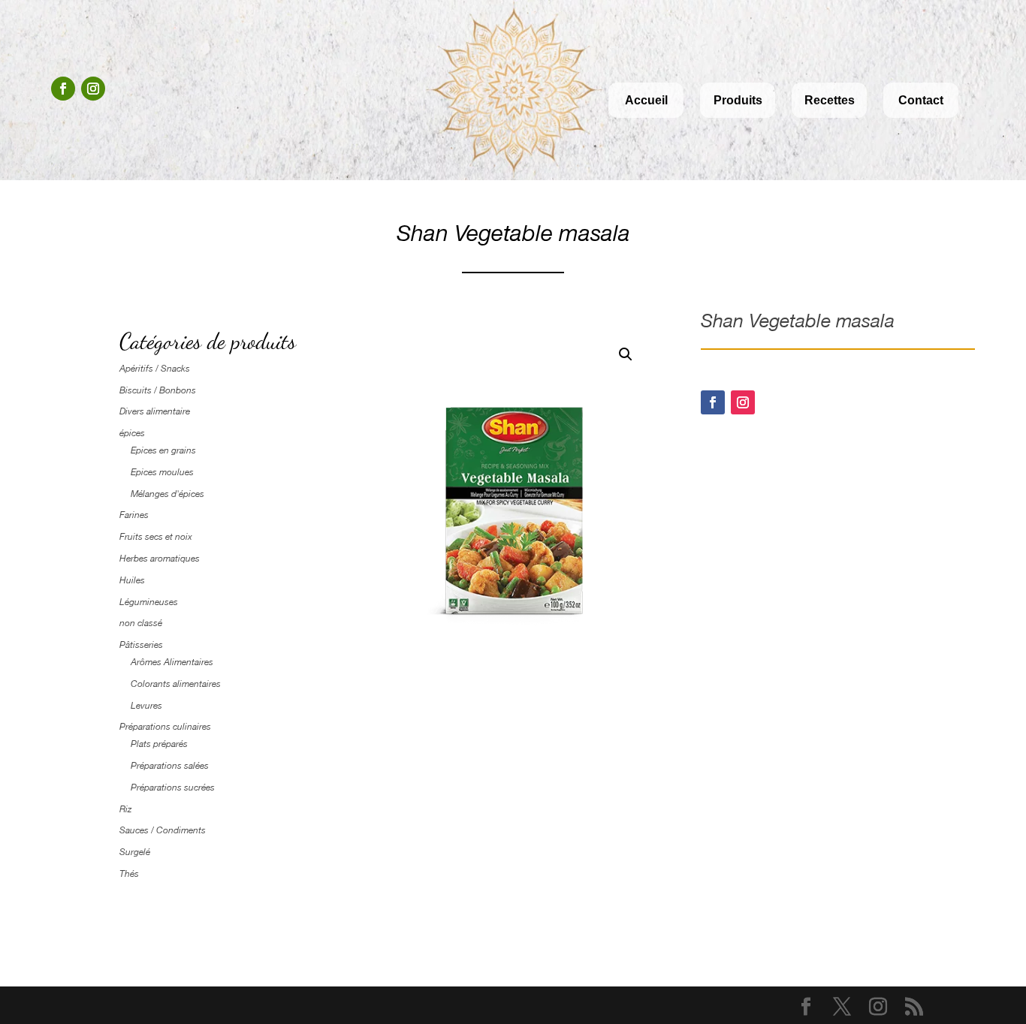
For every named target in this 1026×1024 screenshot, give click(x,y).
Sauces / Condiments (162, 830)
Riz (125, 809)
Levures (146, 705)
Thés (129, 874)
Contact (920, 100)
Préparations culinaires (165, 726)
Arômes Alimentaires (172, 662)
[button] (625, 354)
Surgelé (134, 852)
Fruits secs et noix (155, 537)
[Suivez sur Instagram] (93, 89)
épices (132, 433)
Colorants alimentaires (176, 684)
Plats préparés (159, 744)
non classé (140, 623)
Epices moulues (162, 472)
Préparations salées (170, 765)
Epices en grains (163, 450)
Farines (134, 515)
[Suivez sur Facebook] (63, 89)
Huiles (132, 580)
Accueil (646, 100)
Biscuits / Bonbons (157, 390)
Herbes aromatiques (159, 558)
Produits (738, 100)
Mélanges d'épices (167, 494)
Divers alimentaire (154, 411)
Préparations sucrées (173, 787)
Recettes (829, 100)
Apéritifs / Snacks (154, 368)
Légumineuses (148, 602)
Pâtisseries (141, 645)
